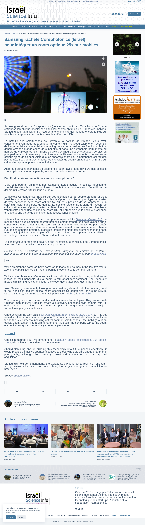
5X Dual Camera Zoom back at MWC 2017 (66, 314)
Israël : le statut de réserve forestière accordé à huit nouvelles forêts (22, 477)
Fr (129, 1)
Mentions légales (82, 521)
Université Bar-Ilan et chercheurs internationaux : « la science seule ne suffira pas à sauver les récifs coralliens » (94, 477)
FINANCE (114, 26)
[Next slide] (137, 44)
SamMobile (85, 293)
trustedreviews (22, 375)
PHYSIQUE (82, 26)
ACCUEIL (15, 26)
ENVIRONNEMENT (69, 26)
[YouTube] (122, 14)
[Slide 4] (132, 57)
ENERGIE (43, 26)
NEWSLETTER (134, 13)
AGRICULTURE (54, 26)
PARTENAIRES (72, 1)
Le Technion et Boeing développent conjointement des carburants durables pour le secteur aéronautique (24, 453)
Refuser (21, 517)
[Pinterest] (68, 391)
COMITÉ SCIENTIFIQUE (89, 1)
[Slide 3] (129, 57)
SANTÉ (34, 26)
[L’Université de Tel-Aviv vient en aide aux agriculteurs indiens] (72, 436)
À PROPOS (60, 1)
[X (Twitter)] (113, 14)
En (134, 1)
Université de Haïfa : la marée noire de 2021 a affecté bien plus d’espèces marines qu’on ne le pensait (59, 477)
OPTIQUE (91, 26)
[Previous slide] (117, 44)
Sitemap (90, 521)
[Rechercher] (126, 13)
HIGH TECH (26, 26)
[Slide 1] (122, 57)
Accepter (10, 517)
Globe (69, 293)
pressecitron (98, 253)
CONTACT (50, 1)
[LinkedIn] (119, 14)
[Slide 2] (125, 57)
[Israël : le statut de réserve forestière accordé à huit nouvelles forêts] (7, 477)
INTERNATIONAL (127, 26)
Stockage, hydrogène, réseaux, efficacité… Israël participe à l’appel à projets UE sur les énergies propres (128, 477)
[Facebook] (116, 14)
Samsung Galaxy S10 (89, 219)
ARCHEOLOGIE (103, 26)
